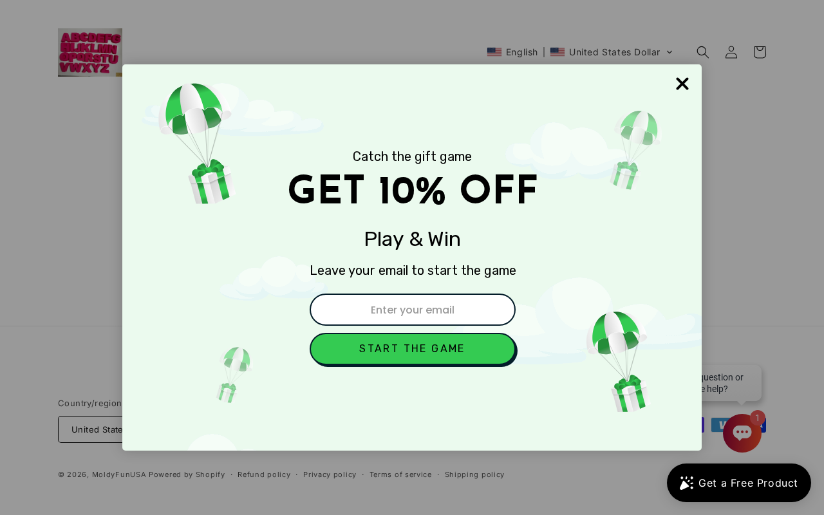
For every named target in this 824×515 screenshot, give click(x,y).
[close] (682, 83)
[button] (413, 349)
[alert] (412, 257)
